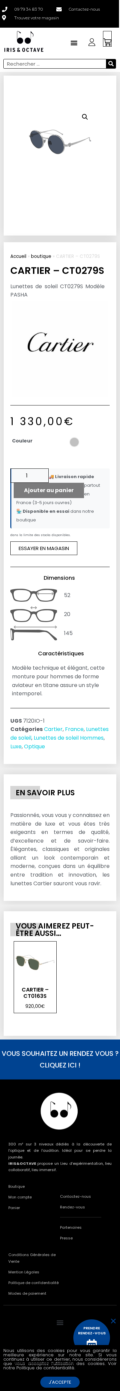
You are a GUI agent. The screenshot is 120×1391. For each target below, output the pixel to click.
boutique (41, 256)
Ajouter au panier (49, 490)
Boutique (16, 1186)
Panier (14, 1207)
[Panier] (107, 39)
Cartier (53, 729)
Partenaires (71, 1227)
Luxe (16, 746)
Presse (66, 1238)
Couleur (22, 440)
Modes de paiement (27, 1293)
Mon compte (20, 1197)
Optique (34, 746)
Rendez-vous (72, 1207)
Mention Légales (23, 1272)
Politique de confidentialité (33, 1282)
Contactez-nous (75, 1196)
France (74, 729)
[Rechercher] (111, 63)
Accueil (18, 256)
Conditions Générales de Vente (32, 1258)
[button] (85, 117)
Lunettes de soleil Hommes (69, 738)
